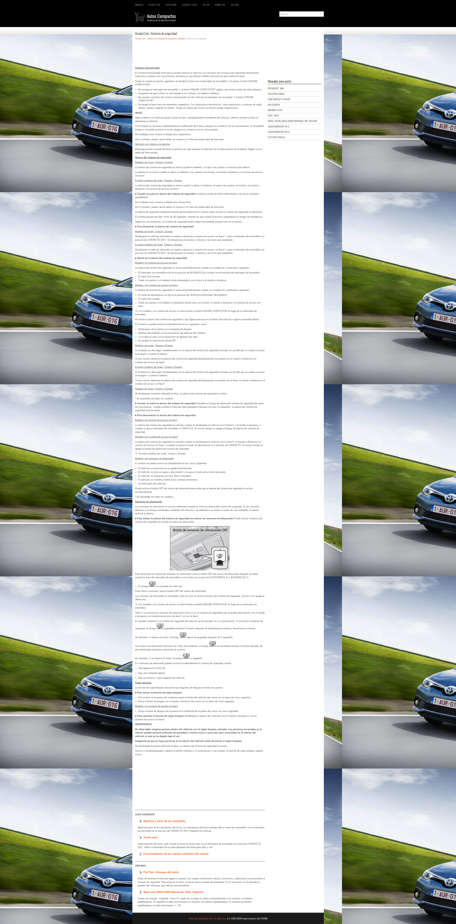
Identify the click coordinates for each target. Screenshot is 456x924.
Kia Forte (235, 4)
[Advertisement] (200, 54)
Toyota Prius (276, 137)
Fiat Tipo (206, 4)
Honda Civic (220, 4)
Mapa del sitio (210, 918)
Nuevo (192, 918)
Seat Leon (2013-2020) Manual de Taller (292, 121)
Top (199, 918)
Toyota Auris (171, 4)
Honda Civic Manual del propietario (162, 39)
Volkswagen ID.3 (278, 126)
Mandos (182, 39)
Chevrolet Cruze (189, 4)
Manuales (139, 4)
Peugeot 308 (154, 4)
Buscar (223, 918)
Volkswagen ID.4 (278, 132)
